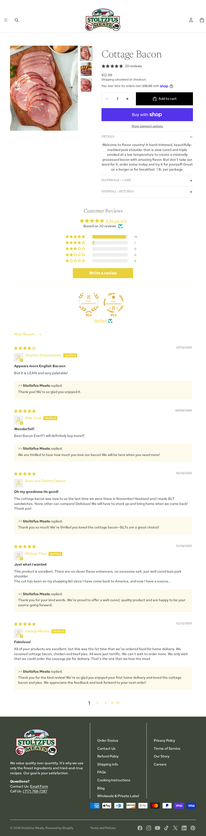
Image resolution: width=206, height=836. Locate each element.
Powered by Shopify (59, 828)
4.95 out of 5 (116, 221)
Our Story (161, 756)
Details (107, 136)
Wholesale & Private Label (118, 796)
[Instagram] (149, 828)
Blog (101, 788)
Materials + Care (116, 180)
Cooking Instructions (113, 780)
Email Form (39, 786)
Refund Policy (108, 756)
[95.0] (89, 303)
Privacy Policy (164, 740)
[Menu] (6, 20)
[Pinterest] (193, 828)
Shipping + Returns (117, 191)
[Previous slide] (15, 88)
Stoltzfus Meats (32, 828)
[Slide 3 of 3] (86, 85)
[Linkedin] (184, 828)
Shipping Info (107, 764)
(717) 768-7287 (35, 791)
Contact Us (106, 748)
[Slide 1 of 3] (86, 53)
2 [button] (97, 703)
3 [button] (105, 703)
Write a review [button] (103, 273)
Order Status (107, 740)
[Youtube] (157, 828)
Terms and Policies (103, 828)
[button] (76, 237)
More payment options (147, 126)
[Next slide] (72, 88)
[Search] (16, 20)
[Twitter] (175, 828)
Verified (100, 320)
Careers (160, 764)
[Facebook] (140, 828)
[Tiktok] (166, 828)
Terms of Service (167, 748)
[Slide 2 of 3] (86, 69)
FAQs (101, 772)
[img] (25, 348)
